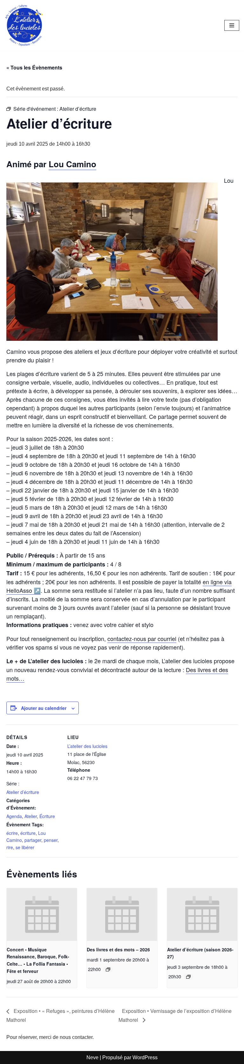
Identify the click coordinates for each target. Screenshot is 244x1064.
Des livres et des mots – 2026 (118, 949)
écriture (28, 833)
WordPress (145, 1057)
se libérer (25, 847)
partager (32, 840)
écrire (12, 833)
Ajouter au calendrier (43, 708)
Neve (92, 1057)
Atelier (30, 816)
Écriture (47, 816)
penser (51, 840)
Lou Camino (72, 164)
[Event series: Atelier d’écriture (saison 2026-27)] (188, 977)
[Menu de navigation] (231, 25)
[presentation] (42, 914)
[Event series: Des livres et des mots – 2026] (108, 969)
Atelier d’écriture (22, 792)
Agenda (14, 816)
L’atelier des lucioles (87, 746)
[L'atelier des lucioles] (24, 25)
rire (9, 847)
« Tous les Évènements (34, 67)
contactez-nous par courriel (141, 638)
